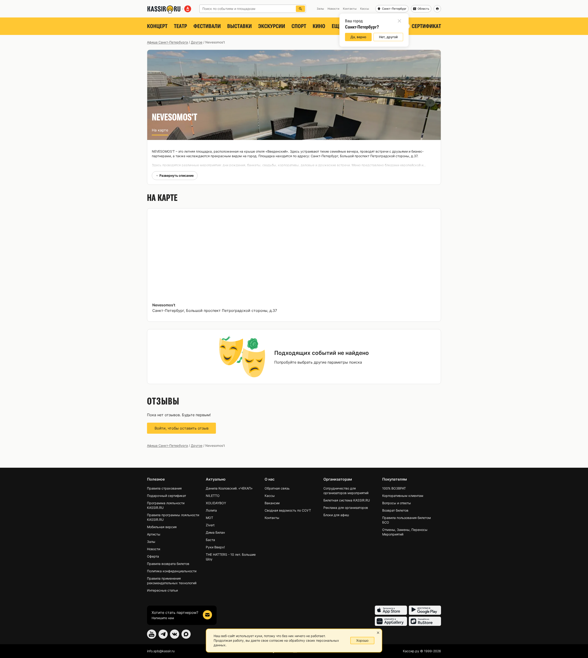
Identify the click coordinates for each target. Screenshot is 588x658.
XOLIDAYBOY (216, 503)
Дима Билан (215, 532)
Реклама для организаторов (345, 508)
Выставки (239, 26)
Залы (151, 542)
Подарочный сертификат (166, 496)
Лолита (211, 510)
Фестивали (207, 26)
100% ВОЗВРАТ (394, 488)
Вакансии (272, 503)
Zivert (210, 525)
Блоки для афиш (336, 515)
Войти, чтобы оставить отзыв (182, 428)
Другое (196, 42)
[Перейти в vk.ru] (174, 634)
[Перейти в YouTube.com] (151, 634)
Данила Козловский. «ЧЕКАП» (229, 488)
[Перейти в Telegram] (163, 634)
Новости (153, 549)
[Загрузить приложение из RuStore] (425, 621)
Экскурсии (271, 26)
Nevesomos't (163, 305)
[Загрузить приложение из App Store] (391, 610)
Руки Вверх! (215, 547)
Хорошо (362, 640)
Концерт (157, 26)
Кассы (270, 496)
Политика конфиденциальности (171, 571)
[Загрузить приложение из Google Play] (425, 610)
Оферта (153, 556)
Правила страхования (164, 488)
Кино (319, 26)
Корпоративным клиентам (402, 496)
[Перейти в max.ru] (186, 634)
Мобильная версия (162, 527)
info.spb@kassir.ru (161, 651)
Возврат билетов (395, 510)
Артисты (153, 534)
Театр (180, 26)
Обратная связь (277, 488)
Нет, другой (388, 37)
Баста (210, 540)
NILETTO (213, 496)
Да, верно (358, 37)
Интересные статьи (162, 590)
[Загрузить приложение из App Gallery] (391, 621)
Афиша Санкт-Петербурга (167, 42)
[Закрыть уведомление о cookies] (378, 632)
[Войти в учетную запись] (437, 8)
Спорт (298, 26)
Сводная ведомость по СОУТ (288, 510)
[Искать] (300, 9)
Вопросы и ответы (396, 503)
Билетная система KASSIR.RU (346, 500)
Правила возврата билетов (168, 564)
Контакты (272, 518)
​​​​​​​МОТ (209, 518)
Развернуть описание (176, 175)
